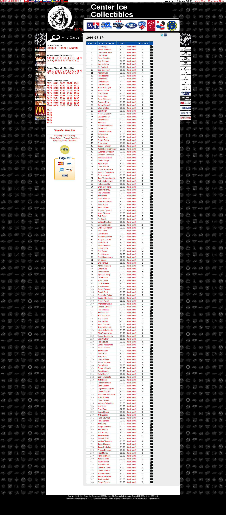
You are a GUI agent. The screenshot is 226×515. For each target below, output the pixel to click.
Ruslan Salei (103, 438)
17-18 (76, 100)
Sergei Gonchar (104, 427)
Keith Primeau (104, 199)
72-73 (49, 88)
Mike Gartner (103, 339)
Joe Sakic (102, 123)
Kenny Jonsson (104, 266)
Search (73, 47)
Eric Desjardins (104, 316)
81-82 (56, 85)
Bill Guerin (102, 260)
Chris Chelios (103, 108)
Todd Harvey (103, 137)
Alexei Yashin (103, 301)
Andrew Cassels (104, 210)
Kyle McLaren (103, 64)
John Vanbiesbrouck (106, 178)
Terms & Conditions (72, 138)
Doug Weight (103, 166)
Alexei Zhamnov (104, 114)
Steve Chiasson (104, 99)
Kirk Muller (102, 406)
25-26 (49, 122)
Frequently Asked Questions (64, 141)
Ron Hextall (103, 321)
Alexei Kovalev (104, 289)
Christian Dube (104, 468)
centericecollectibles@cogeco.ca (77, 498)
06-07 (69, 98)
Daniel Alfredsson (105, 298)
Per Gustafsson (104, 456)
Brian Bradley (103, 397)
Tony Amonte (103, 120)
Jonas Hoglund (104, 444)
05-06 (69, 95)
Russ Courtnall (104, 418)
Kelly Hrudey (103, 374)
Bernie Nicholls (104, 368)
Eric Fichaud (103, 263)
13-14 (76, 90)
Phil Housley (103, 432)
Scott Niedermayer (105, 257)
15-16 (76, 95)
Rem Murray (103, 453)
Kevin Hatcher (104, 348)
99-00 (62, 105)
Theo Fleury (103, 93)
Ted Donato (102, 79)
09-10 (69, 105)
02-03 (69, 88)
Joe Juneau (103, 430)
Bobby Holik (103, 248)
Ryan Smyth (103, 163)
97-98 (62, 100)
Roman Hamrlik (104, 383)
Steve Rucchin (104, 58)
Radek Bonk (103, 292)
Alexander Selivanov (106, 394)
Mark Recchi (103, 242)
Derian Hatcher (104, 146)
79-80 (49, 105)
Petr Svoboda (103, 310)
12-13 (76, 88)
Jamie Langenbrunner (107, 149)
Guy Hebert (102, 55)
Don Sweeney (104, 70)
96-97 (62, 98)
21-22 (49, 113)
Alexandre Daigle (105, 295)
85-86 (56, 95)
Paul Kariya (102, 47)
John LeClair (103, 313)
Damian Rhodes (104, 307)
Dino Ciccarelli (104, 392)
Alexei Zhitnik (103, 90)
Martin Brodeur (104, 245)
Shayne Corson (104, 239)
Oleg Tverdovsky (105, 333)
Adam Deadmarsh (105, 125)
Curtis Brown (103, 82)
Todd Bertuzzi (103, 272)
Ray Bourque (103, 61)
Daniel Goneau (104, 470)
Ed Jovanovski (104, 175)
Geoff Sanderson (105, 201)
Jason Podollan (104, 447)
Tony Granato (103, 371)
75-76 (49, 95)
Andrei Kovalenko (105, 169)
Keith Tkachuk (104, 324)
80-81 (56, 83)
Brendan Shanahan (106, 155)
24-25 (49, 120)
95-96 (62, 95)
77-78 (49, 100)
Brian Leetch (103, 280)
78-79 (49, 103)
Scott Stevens (103, 254)
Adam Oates (103, 73)
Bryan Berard (103, 465)
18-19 (76, 103)
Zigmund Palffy (104, 275)
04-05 (69, 93)
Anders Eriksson (104, 450)
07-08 (69, 100)
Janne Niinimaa (104, 476)
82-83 (56, 88)
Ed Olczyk (102, 219)
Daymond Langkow (106, 389)
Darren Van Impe (105, 52)
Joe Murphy (103, 351)
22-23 (49, 115)
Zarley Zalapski (104, 105)
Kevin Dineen (103, 207)
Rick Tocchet (103, 76)
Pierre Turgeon (104, 362)
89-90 (56, 105)
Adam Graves (103, 286)
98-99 (62, 103)
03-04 (69, 90)
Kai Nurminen (103, 462)
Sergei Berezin (104, 482)
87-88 (56, 100)
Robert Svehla (104, 184)
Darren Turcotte (104, 377)
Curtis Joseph (103, 161)
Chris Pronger (103, 359)
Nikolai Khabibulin (105, 330)
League (51, 47)
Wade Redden (104, 473)
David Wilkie (103, 234)
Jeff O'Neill (102, 196)
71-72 (49, 85)
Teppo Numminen (105, 336)
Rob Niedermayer (105, 181)
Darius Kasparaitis (105, 345)
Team (62, 47)
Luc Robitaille (103, 283)
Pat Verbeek (103, 134)
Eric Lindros (103, 318)
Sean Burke (103, 204)
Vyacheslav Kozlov (106, 152)
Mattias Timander (105, 441)
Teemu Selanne (104, 49)
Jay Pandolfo (103, 459)
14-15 (76, 93)
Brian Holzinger (104, 87)
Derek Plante (103, 85)
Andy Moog (102, 143)
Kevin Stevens (104, 213)
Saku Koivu (102, 231)
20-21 (49, 110)
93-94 (62, 90)
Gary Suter (102, 111)
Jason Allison (103, 435)
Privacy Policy (55, 138)
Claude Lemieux (105, 131)
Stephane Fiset (104, 225)
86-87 (56, 98)
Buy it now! (131, 47)
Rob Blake (102, 216)
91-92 (62, 85)
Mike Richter (103, 278)
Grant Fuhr (102, 354)
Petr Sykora (102, 251)
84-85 (56, 93)
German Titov (103, 102)
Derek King (102, 269)
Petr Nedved (103, 342)
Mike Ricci (102, 128)
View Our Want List (64, 130)
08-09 (69, 103)
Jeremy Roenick (104, 327)
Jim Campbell (103, 479)
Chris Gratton (103, 386)
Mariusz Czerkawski (106, 172)
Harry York (102, 356)
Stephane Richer (105, 237)
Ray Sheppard (104, 193)
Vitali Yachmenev (105, 228)
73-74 (49, 90)
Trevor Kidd (102, 96)
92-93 (62, 88)
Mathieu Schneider (106, 403)
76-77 (49, 98)
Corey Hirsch (103, 412)
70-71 (49, 83)
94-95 (62, 93)
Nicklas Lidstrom (105, 158)
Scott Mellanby (104, 190)
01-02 (69, 85)
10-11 (76, 83)
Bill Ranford (103, 67)
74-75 (49, 93)
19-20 (76, 105)
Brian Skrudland (104, 187)
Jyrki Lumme (103, 415)
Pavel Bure (102, 409)
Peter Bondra (103, 421)
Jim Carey (102, 424)
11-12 (76, 85)
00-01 (69, 83)
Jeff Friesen (102, 380)
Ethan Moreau (104, 117)
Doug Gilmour (103, 400)
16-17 (76, 98)
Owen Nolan (103, 365)
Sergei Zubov (103, 140)
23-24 (49, 117)
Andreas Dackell (105, 304)
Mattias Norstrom (105, 222)
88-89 (56, 103)
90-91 (62, 83)
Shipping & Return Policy (64, 136)
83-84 (56, 90)
